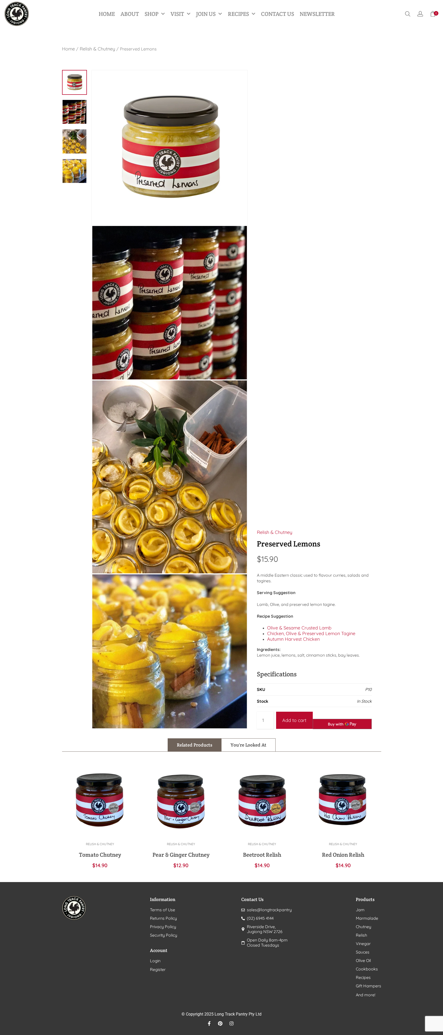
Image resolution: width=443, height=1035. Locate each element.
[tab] (195, 745)
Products (365, 899)
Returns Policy (163, 918)
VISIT (177, 13)
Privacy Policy (163, 926)
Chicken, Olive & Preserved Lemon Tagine (311, 633)
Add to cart (294, 720)
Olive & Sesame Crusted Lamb (299, 628)
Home (68, 49)
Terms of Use (162, 909)
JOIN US (206, 13)
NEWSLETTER (317, 13)
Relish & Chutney (97, 49)
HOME (107, 13)
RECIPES (238, 13)
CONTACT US (277, 13)
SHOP (151, 13)
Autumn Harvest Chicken (293, 639)
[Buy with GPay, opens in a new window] (342, 724)
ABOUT (129, 13)
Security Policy (163, 935)
